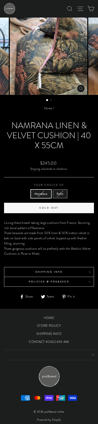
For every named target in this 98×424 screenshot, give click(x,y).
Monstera (41, 193)
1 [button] (47, 100)
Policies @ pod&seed (49, 281)
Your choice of (49, 185)
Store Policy (49, 325)
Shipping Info (49, 272)
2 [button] (51, 100)
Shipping (35, 169)
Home (48, 108)
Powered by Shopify (49, 420)
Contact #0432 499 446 (49, 341)
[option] (49, 56)
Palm (60, 193)
